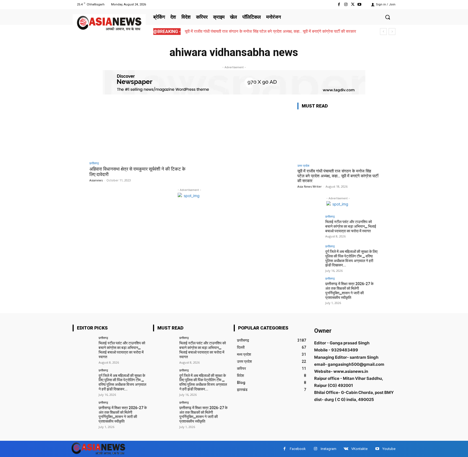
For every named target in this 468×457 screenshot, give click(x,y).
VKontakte (359, 449)
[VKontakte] (346, 448)
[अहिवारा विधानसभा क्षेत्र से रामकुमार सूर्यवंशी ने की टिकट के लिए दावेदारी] (138, 130)
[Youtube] (359, 4)
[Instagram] (345, 4)
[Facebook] (339, 4)
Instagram (328, 449)
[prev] (383, 31)
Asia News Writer (309, 186)
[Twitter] (352, 4)
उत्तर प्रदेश (303, 165)
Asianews (96, 180)
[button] (387, 17)
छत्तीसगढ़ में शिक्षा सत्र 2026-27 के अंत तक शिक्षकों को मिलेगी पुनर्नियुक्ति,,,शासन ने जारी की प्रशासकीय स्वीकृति (349, 290)
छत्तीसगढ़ (94, 163)
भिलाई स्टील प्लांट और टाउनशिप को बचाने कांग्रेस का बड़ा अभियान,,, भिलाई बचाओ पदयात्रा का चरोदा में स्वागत (350, 226)
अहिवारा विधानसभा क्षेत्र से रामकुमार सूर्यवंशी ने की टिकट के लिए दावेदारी (137, 171)
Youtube (388, 449)
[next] (392, 31)
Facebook (298, 449)
